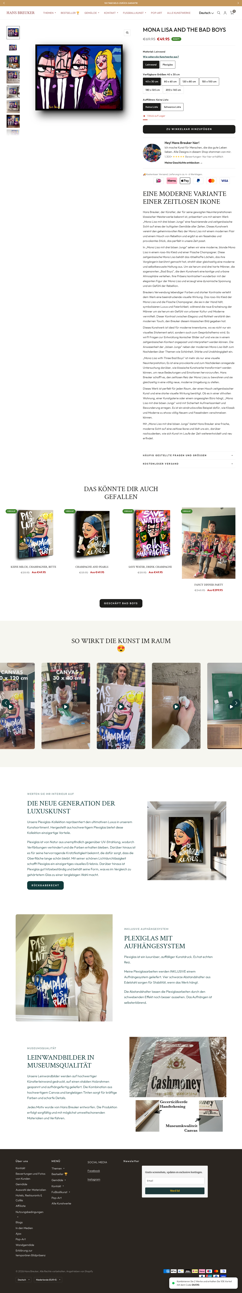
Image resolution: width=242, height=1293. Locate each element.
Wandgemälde (25, 1245)
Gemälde (90, 12)
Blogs (19, 1222)
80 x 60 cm (170, 81)
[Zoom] (127, 32)
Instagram (94, 1179)
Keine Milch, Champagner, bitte (33, 567)
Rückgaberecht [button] (45, 885)
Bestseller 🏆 (70, 12)
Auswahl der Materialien (31, 1189)
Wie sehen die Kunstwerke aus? (161, 56)
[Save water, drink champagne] (150, 534)
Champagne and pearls (91, 567)
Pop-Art (156, 12)
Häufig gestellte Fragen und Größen (175, 455)
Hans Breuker (21, 13)
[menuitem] (49, 13)
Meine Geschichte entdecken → (184, 162)
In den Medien (24, 1228)
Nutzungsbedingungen (29, 1212)
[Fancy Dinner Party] (208, 543)
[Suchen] (218, 12)
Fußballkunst (133, 12)
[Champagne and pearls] (92, 534)
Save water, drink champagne (150, 567)
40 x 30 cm (152, 81)
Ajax (18, 1233)
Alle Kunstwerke (178, 12)
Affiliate (21, 1206)
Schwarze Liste (172, 106)
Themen (48, 12)
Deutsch (205, 12)
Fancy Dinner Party (208, 585)
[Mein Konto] (225, 12)
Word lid (175, 1190)
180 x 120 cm (153, 89)
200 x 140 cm (173, 89)
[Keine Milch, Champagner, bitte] (33, 534)
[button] (6, 703)
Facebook (94, 1170)
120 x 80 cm (189, 81)
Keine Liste (152, 106)
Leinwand (151, 64)
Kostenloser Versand (161, 463)
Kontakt (110, 12)
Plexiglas (168, 64)
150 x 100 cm (209, 81)
